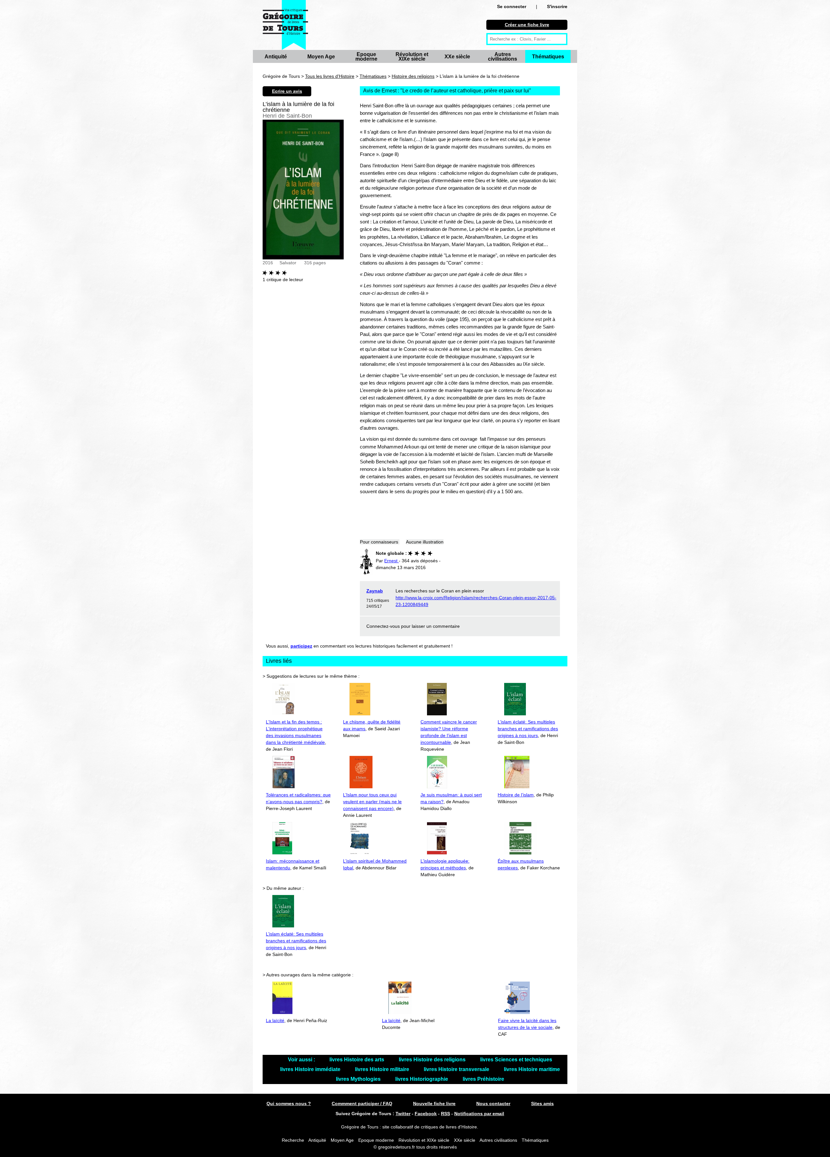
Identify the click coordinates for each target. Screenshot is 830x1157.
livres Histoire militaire (382, 1069)
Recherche (293, 1140)
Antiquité (276, 56)
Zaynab (374, 590)
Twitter (403, 1113)
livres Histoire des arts (357, 1059)
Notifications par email (479, 1113)
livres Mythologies (359, 1079)
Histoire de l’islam (516, 794)
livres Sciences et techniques (516, 1059)
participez (301, 646)
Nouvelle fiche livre (434, 1103)
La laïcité (275, 1020)
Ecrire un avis (287, 91)
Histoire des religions (413, 76)
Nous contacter (493, 1103)
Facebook (426, 1113)
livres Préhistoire (483, 1079)
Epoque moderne (366, 57)
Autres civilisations (502, 57)
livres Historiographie (422, 1079)
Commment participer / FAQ (362, 1103)
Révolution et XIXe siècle (412, 57)
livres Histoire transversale (457, 1069)
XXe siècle (457, 56)
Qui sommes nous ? (289, 1103)
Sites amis (542, 1103)
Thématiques (548, 56)
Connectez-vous (383, 626)
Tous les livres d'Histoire (329, 76)
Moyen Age (321, 56)
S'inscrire (557, 6)
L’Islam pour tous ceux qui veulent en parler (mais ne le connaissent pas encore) (372, 801)
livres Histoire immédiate (311, 1069)
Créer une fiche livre (527, 24)
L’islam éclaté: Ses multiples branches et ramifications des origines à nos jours (528, 728)
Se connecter (511, 6)
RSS (445, 1113)
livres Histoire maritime (532, 1069)
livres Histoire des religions (433, 1059)
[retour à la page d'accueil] (285, 25)
